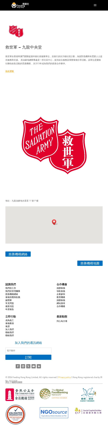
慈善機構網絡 (18, 254)
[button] (55, 222)
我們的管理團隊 (12, 291)
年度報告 (9, 309)
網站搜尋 (61, 303)
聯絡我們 (9, 332)
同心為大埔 (62, 321)
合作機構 (61, 306)
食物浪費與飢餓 (12, 297)
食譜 (7, 326)
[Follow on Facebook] (18, 366)
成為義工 (9, 320)
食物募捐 (9, 323)
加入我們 (9, 329)
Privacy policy (64, 377)
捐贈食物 (61, 288)
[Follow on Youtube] (33, 366)
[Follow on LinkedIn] (39, 366)
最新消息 (9, 306)
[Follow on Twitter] (28, 366)
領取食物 (61, 291)
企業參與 (61, 294)
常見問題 (9, 303)
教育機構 (61, 297)
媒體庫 (8, 300)
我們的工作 (10, 288)
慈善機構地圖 (89, 263)
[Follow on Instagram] (23, 366)
